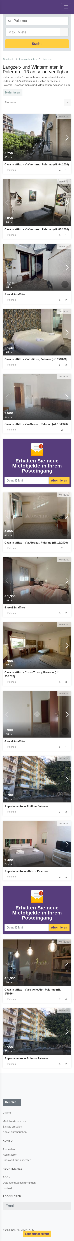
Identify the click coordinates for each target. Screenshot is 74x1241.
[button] (7, 137)
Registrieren (10, 1154)
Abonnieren (59, 480)
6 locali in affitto (14, 741)
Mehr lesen (12, 92)
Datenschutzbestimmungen (19, 1182)
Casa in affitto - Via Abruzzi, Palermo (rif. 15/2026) (36, 424)
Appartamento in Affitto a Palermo (26, 806)
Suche (37, 44)
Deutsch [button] (11, 1102)
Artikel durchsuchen (15, 1131)
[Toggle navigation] (66, 6)
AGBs (6, 1177)
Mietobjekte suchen (14, 1121)
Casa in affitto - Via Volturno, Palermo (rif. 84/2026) (36, 164)
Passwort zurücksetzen (17, 1160)
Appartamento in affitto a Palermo (26, 871)
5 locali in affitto (14, 294)
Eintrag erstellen (12, 1126)
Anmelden (9, 1149)
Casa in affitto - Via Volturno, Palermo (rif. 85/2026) (36, 229)
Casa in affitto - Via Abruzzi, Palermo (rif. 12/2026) (36, 542)
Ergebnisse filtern (37, 1233)
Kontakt (7, 1188)
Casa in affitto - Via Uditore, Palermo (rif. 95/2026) (35, 359)
